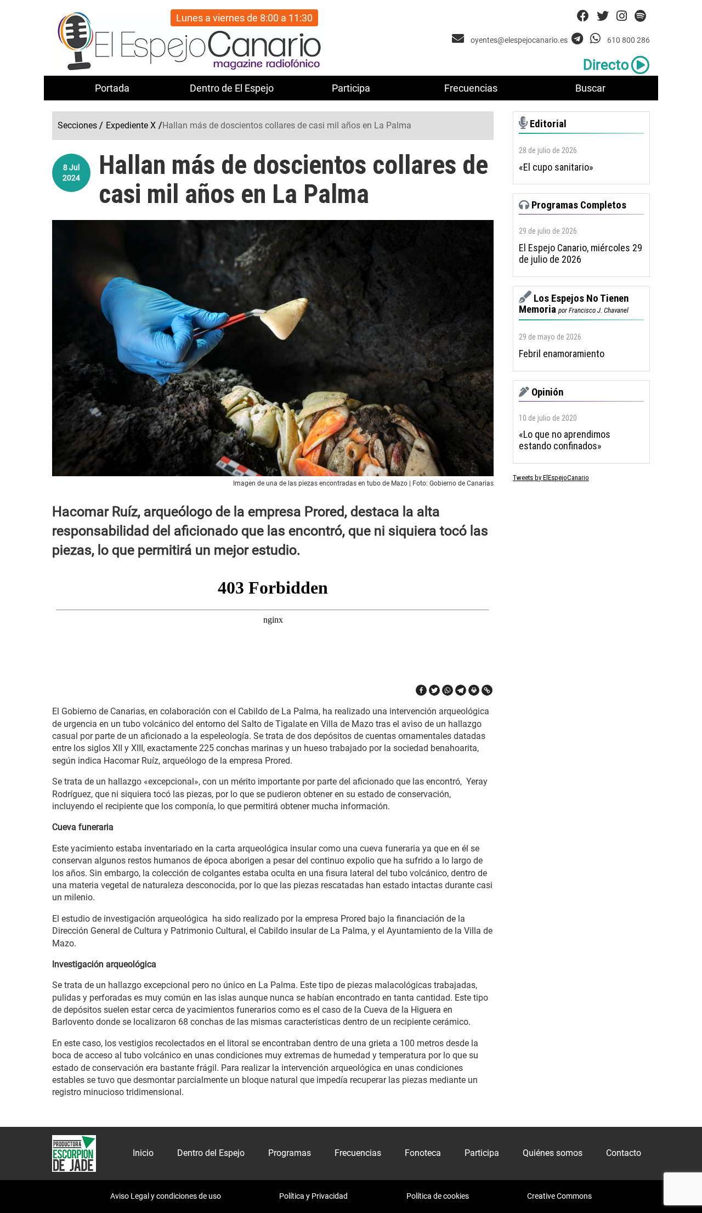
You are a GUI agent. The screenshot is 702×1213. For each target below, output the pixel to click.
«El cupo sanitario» (556, 167)
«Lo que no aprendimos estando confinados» (564, 440)
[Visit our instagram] (622, 16)
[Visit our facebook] (583, 16)
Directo (606, 65)
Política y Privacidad (313, 1196)
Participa (351, 88)
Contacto (623, 1153)
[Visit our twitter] (603, 16)
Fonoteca (423, 1153)
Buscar (590, 88)
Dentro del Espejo (211, 1153)
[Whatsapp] (447, 690)
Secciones (77, 125)
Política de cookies (437, 1196)
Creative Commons (559, 1196)
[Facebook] (421, 690)
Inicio (143, 1153)
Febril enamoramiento (561, 353)
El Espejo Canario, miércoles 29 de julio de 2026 (580, 253)
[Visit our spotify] (640, 16)
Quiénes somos (552, 1153)
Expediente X (131, 125)
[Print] (473, 690)
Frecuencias (470, 88)
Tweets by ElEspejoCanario (551, 477)
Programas (289, 1153)
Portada (112, 88)
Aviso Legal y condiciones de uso (165, 1196)
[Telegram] (460, 690)
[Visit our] (459, 38)
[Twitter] (434, 690)
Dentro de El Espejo (232, 88)
